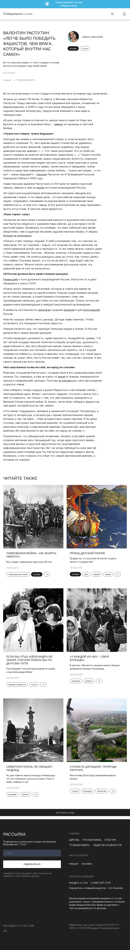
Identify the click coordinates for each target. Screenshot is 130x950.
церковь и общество (17, 684)
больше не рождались (17, 235)
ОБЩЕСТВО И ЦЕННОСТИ (107, 845)
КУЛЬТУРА (110, 839)
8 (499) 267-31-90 (101, 882)
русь (86, 574)
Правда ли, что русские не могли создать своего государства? (93, 560)
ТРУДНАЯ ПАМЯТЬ (25, 80)
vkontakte (86, 863)
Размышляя (10, 279)
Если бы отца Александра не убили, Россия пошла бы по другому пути (29, 660)
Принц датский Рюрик (87, 553)
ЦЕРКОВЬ (74, 839)
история (73, 48)
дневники (76, 681)
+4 (99, 681)
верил (61, 376)
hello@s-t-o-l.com (78, 882)
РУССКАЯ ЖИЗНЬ (92, 839)
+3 (47, 574)
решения (69, 309)
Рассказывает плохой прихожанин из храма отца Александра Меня (30, 670)
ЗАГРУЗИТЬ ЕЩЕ (65, 812)
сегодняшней (91, 309)
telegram (73, 863)
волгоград (87, 791)
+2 (117, 574)
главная (7, 80)
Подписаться (32, 864)
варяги (108, 574)
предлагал (44, 309)
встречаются (67, 380)
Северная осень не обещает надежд (29, 768)
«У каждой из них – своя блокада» (89, 658)
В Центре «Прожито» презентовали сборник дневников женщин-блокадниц (95, 667)
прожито (89, 681)
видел (40, 187)
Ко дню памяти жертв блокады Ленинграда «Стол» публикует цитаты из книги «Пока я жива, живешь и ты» (30, 778)
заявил (58, 124)
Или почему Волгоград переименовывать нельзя (93, 777)
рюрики (97, 574)
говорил (41, 174)
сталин (75, 791)
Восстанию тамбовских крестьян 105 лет (29, 562)
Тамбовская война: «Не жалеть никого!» (31, 555)
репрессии (101, 791)
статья (85, 48)
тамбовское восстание (18, 574)
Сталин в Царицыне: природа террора (93, 768)
